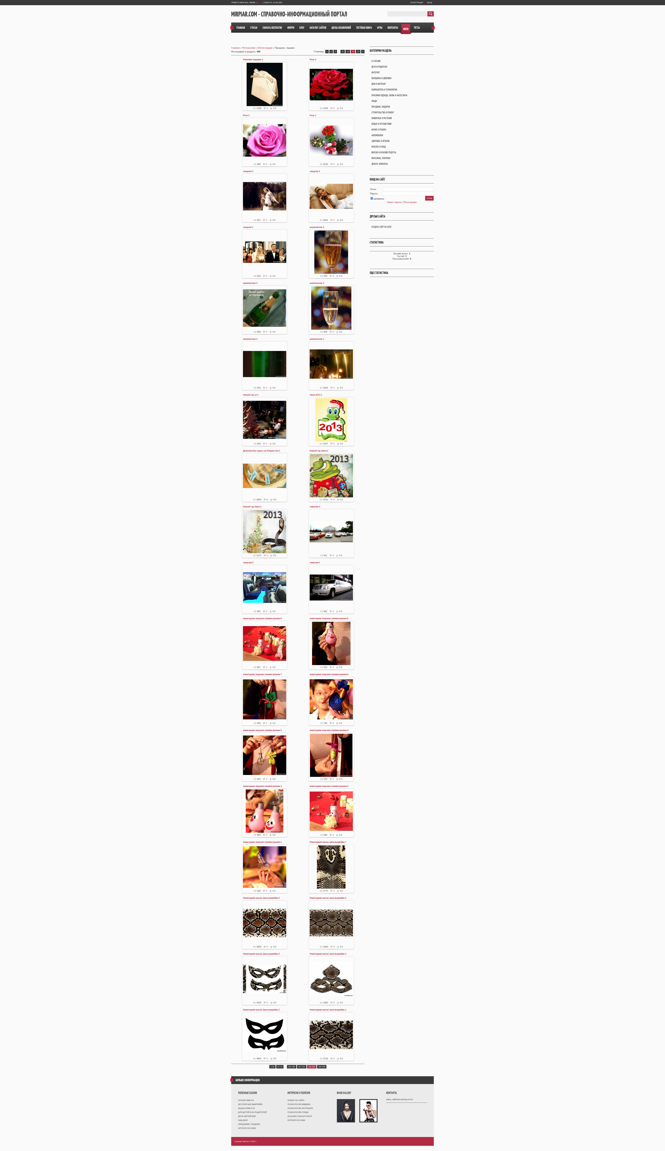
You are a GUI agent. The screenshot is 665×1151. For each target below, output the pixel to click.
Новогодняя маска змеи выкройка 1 (328, 1010)
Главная (235, 48)
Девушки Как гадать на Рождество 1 (261, 451)
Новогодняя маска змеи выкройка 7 (328, 842)
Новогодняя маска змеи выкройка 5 (328, 898)
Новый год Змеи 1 (252, 506)
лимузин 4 (315, 506)
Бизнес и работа (378, 129)
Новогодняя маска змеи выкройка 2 (261, 1010)
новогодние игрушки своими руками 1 (262, 842)
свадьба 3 (248, 171)
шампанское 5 (317, 227)
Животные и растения (381, 118)
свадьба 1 (248, 227)
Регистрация (416, 2)
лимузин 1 (315, 562)
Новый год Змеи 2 (319, 451)
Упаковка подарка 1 (253, 59)
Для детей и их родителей (252, 1112)
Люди (374, 101)
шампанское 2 (250, 339)
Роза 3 (313, 59)
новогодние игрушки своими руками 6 (329, 674)
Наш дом (242, 1120)
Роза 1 (313, 115)
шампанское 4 (250, 283)
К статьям (375, 61)
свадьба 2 (315, 171)
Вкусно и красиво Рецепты (383, 152)
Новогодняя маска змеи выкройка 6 (261, 898)
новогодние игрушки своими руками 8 (329, 618)
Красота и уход (378, 146)
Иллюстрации (265, 48)
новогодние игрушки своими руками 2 (329, 786)
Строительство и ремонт (382, 112)
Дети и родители (379, 66)
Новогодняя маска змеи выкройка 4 (261, 954)
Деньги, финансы (379, 163)
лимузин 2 (248, 562)
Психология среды (298, 1112)
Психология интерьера (300, 1108)
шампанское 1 (317, 339)
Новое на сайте (295, 1100)
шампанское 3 (317, 283)
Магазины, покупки (380, 158)
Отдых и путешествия (381, 123)
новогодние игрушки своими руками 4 (329, 730)
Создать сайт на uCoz (381, 226)
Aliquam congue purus (299, 1116)
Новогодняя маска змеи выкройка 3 (328, 954)
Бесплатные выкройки (250, 1104)
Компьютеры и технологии (384, 89)
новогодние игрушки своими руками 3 (262, 786)
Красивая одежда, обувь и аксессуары (389, 95)
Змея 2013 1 (316, 395)
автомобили (377, 135)
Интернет (375, 72)
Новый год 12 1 (251, 395)
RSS (259, 2)
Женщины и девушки (381, 78)
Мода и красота (246, 1108)
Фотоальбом (248, 48)
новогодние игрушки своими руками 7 (262, 674)
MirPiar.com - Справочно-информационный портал (289, 14)
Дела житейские (247, 1116)
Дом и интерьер (378, 83)
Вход (429, 2)
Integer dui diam (247, 1128)
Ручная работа (246, 1100)
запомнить (378, 198)
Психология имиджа (298, 1104)
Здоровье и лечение (380, 141)
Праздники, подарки (249, 1124)
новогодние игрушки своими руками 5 (262, 730)
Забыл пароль (394, 202)
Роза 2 (246, 115)
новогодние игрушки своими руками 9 (262, 618)
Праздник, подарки (380, 106)
